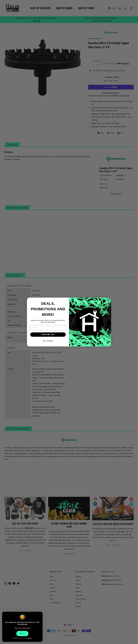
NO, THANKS (48, 341)
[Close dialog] (108, 300)
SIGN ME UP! (48, 334)
